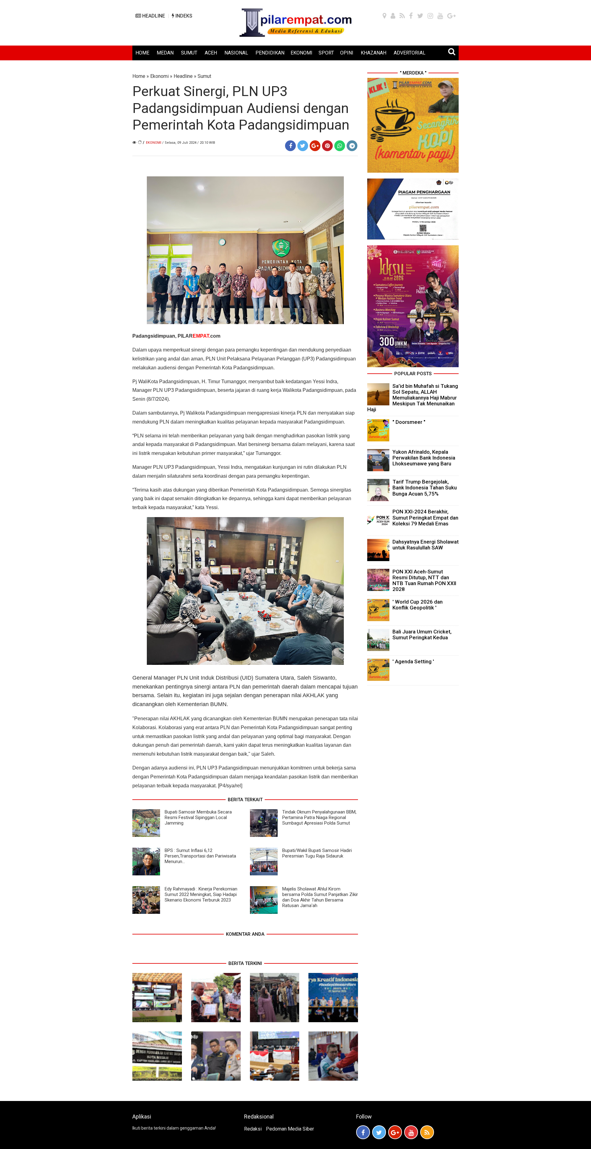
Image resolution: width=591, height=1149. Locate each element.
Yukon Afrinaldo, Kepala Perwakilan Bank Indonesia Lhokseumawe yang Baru (423, 458)
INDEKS (183, 16)
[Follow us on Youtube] (411, 1132)
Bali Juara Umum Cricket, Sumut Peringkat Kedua (422, 635)
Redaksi (253, 1129)
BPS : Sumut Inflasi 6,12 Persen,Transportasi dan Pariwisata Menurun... (200, 856)
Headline (183, 76)
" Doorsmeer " (408, 422)
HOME (142, 53)
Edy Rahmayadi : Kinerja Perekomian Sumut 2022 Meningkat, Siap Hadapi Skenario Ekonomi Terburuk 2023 (201, 894)
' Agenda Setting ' (413, 661)
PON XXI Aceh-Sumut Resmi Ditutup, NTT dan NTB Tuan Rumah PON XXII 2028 (424, 580)
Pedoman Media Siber (290, 1129)
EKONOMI (301, 53)
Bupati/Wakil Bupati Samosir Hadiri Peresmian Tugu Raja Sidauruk (317, 853)
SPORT (326, 53)
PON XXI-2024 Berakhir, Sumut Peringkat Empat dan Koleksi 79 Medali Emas (425, 517)
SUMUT (189, 53)
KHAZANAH (373, 53)
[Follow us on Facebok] (363, 1132)
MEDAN (165, 53)
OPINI (346, 53)
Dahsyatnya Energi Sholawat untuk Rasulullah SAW (425, 545)
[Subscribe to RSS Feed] (427, 1132)
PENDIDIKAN (269, 53)
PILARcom (199, 336)
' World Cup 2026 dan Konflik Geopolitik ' (417, 605)
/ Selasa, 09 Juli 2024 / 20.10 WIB (188, 143)
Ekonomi (159, 76)
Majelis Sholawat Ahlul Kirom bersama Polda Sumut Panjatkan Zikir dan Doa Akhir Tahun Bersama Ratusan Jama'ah (320, 897)
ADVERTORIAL (409, 53)
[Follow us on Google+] (395, 1132)
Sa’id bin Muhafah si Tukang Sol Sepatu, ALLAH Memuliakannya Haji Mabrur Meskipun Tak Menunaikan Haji (412, 398)
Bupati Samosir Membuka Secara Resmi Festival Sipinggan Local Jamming (198, 817)
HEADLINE (153, 16)
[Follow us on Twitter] (379, 1132)
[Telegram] (352, 145)
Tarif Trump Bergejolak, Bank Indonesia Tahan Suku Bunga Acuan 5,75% (424, 487)
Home (138, 76)
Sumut (204, 76)
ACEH (211, 53)
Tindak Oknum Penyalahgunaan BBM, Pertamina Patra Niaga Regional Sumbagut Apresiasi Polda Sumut (319, 817)
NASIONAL (236, 53)
